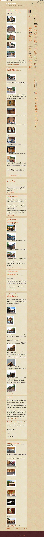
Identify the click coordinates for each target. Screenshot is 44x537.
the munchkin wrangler (35, 46)
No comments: (17, 64)
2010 (35, 85)
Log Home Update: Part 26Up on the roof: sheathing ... (36, 118)
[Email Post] (20, 64)
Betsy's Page (35, 31)
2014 (35, 81)
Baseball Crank (35, 30)
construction (11, 192)
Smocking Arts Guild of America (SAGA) (31, 27)
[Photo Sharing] (11, 22)
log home (13, 192)
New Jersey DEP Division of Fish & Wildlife (30, 60)
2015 (35, 80)
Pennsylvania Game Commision (31, 64)
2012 (35, 83)
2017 (35, 78)
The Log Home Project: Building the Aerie (36, 21)
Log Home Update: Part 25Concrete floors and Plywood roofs (14, 442)
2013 (35, 82)
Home (17, 528)
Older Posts (25, 528)
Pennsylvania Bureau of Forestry (30, 66)
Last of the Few (35, 39)
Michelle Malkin (35, 42)
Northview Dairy (35, 47)
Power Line (35, 52)
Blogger (25, 535)
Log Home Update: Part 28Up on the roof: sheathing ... (36, 112)
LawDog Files (35, 40)
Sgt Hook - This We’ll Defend (35, 58)
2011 (35, 84)
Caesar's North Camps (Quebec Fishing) (30, 56)
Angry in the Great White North (35, 67)
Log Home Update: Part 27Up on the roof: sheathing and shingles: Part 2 (13, 273)
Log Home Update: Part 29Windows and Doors (12, 197)
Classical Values (35, 33)
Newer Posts (8, 528)
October (36, 92)
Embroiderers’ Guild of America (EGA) (30, 28)
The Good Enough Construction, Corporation (16, 421)
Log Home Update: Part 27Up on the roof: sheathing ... (36, 115)
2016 (35, 79)
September (36, 93)
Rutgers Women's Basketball (30, 49)
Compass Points (12, 3)
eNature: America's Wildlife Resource (30, 37)
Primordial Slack (35, 53)
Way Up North (35, 64)
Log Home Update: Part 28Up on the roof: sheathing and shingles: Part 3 (13, 221)
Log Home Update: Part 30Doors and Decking (12, 180)
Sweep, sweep (10, 397)
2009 (35, 86)
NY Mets (29, 44)
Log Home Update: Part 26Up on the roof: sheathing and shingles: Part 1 (13, 295)
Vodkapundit (35, 63)
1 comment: (17, 525)
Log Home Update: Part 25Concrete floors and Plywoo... (36, 125)
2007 (35, 88)
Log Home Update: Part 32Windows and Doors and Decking (14, 11)
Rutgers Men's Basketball (30, 48)
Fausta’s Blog (35, 35)
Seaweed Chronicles (36, 57)
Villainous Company (36, 62)
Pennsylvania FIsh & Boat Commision (30, 63)
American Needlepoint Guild (30, 30)
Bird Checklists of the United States (30, 38)
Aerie (8, 192)
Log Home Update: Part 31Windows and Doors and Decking (14, 69)
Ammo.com (30, 54)
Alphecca (35, 27)
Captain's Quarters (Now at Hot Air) (35, 32)
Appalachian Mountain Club (30, 67)
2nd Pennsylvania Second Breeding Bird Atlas (30, 40)
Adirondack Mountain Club (30, 69)
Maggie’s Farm (35, 41)
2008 (35, 87)
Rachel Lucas (35, 54)
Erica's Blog (35, 34)
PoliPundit (35, 51)
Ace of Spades (35, 26)
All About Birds (30, 36)
